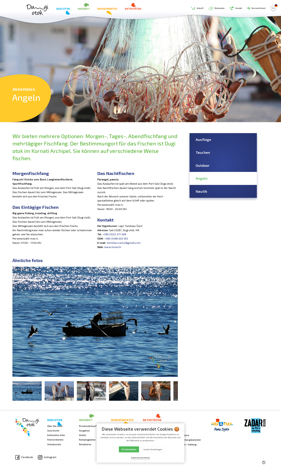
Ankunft (200, 8)
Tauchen (203, 152)
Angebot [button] (84, 8)
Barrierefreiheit (258, 8)
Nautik (201, 191)
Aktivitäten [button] (133, 8)
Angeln (202, 178)
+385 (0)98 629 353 (116, 238)
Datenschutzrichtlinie (140, 458)
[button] (175, 269)
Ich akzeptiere (128, 449)
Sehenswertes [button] (107, 8)
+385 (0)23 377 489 (114, 234)
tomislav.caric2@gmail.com (123, 242)
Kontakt (238, 8)
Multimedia (220, 8)
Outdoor (203, 165)
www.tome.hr (112, 247)
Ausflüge (203, 139)
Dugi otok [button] (63, 8)
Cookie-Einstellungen (152, 449)
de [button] (273, 8)
